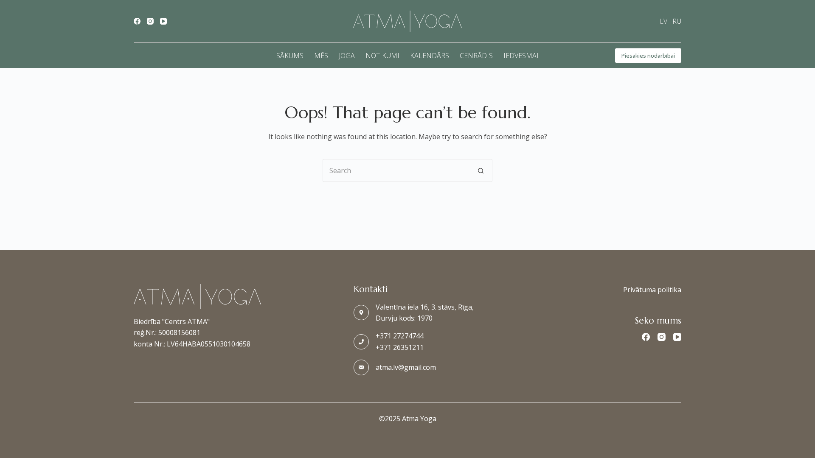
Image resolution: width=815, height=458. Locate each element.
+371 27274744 (400, 336)
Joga (347, 55)
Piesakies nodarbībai (648, 55)
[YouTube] (163, 21)
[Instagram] (150, 21)
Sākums (290, 55)
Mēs (321, 55)
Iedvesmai (521, 55)
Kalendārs (429, 55)
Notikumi (382, 55)
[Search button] (480, 170)
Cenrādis (476, 55)
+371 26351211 (400, 347)
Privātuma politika (652, 289)
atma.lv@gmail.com (406, 367)
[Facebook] (137, 21)
